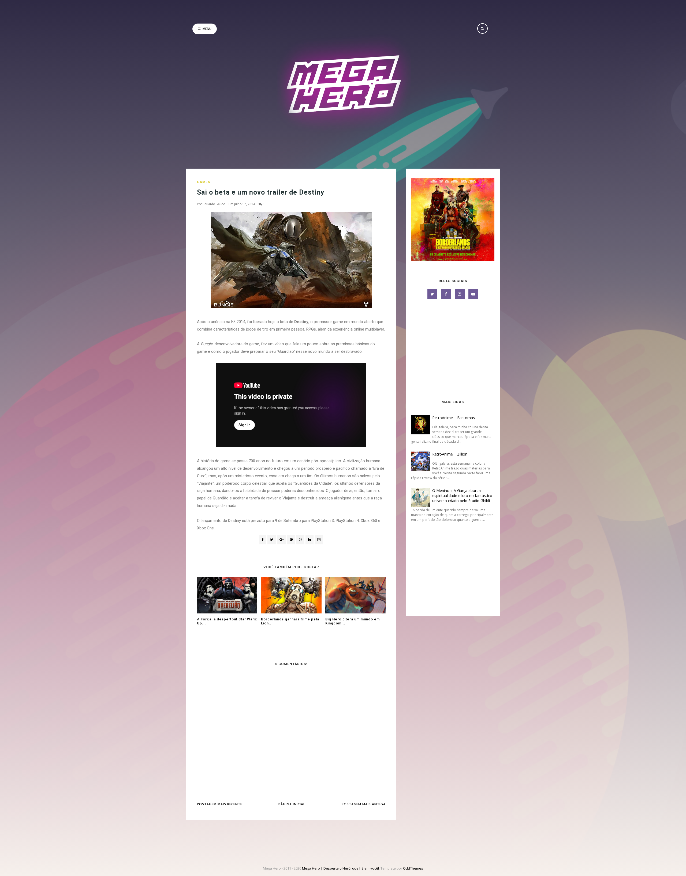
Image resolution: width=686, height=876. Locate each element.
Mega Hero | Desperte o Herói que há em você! (340, 868)
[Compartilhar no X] (271, 539)
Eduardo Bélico (214, 204)
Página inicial (291, 804)
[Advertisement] (452, 349)
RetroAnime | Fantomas (453, 417)
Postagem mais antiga (364, 804)
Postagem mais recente (219, 804)
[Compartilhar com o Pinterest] (319, 539)
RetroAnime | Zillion (449, 454)
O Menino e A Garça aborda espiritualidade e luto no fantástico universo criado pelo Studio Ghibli (462, 495)
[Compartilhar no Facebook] (262, 539)
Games (203, 182)
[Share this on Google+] (281, 539)
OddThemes (413, 868)
